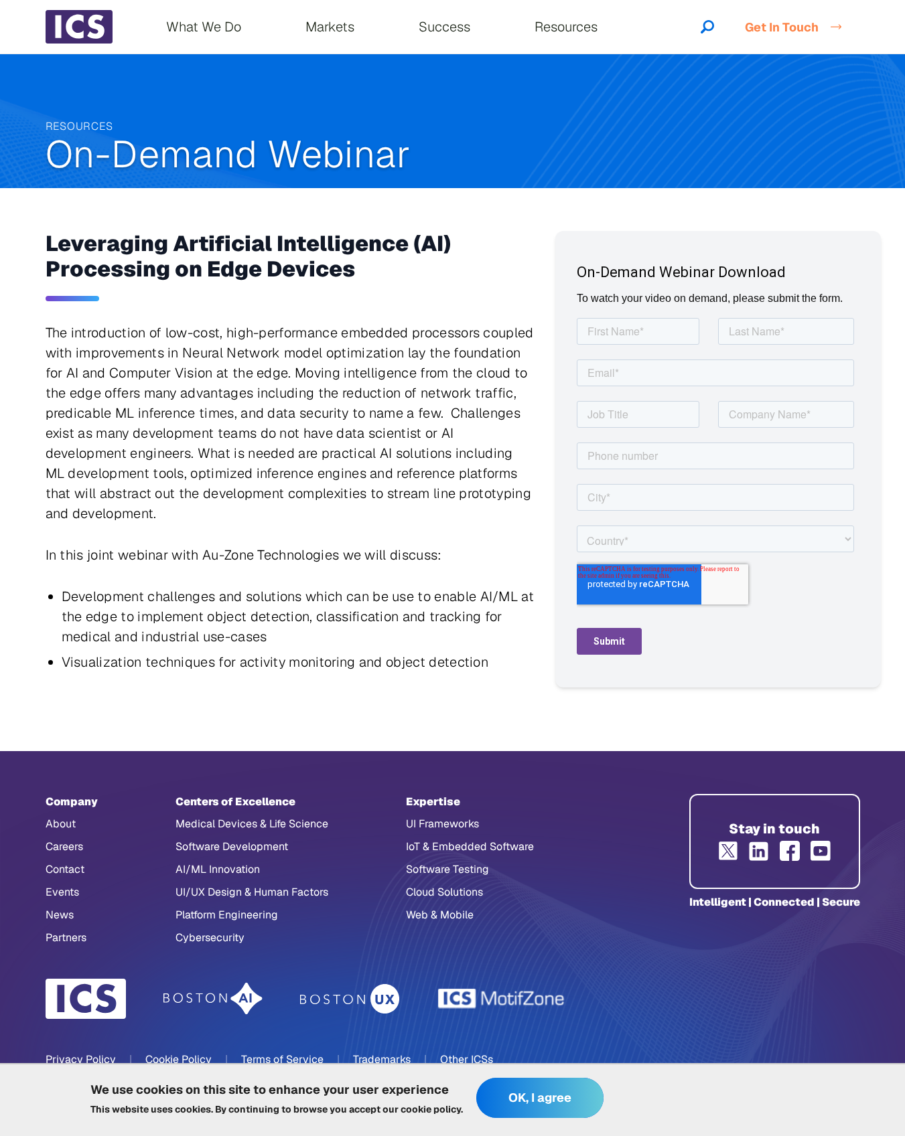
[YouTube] (821, 851)
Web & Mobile (440, 915)
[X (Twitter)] (728, 851)
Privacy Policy (81, 1059)
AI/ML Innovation (218, 869)
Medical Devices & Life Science (252, 824)
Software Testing (447, 869)
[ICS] (86, 999)
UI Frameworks (442, 824)
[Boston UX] (350, 999)
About (61, 824)
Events (62, 892)
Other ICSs (466, 1059)
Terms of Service (282, 1059)
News (60, 915)
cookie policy (431, 1109)
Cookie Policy (178, 1059)
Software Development (232, 846)
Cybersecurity (210, 937)
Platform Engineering (227, 915)
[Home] (79, 27)
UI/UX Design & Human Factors (252, 892)
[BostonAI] (213, 999)
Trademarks (382, 1059)
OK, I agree (539, 1098)
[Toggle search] (707, 27)
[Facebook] (790, 851)
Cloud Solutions (444, 892)
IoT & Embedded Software (470, 846)
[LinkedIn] (759, 851)
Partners (66, 937)
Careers (64, 846)
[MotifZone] (501, 999)
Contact (65, 869)
